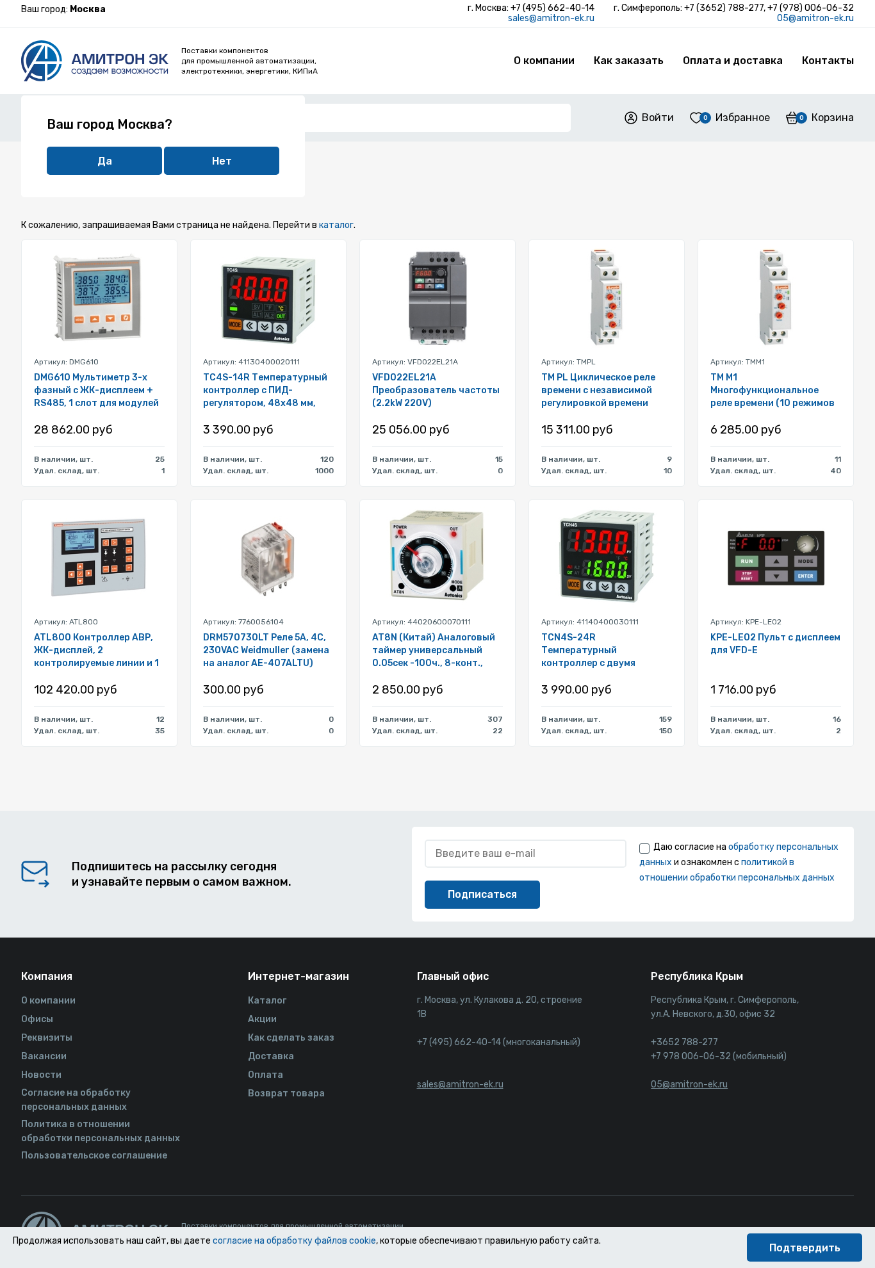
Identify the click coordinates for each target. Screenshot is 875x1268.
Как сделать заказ (291, 1037)
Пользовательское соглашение (94, 1155)
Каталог (267, 1000)
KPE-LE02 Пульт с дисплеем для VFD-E (775, 644)
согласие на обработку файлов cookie (294, 1240)
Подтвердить (804, 1248)
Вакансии (44, 1056)
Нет (222, 161)
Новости (41, 1074)
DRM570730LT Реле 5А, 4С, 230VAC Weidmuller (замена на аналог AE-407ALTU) (266, 650)
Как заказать (629, 60)
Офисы (37, 1019)
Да (104, 161)
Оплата (265, 1074)
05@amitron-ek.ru (815, 18)
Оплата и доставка (733, 60)
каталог (336, 225)
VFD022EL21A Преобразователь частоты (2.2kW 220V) (436, 390)
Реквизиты (46, 1037)
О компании (544, 60)
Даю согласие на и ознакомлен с (738, 862)
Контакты (828, 60)
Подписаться (482, 894)
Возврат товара (286, 1093)
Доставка (271, 1056)
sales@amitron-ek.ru (551, 18)
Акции (262, 1019)
